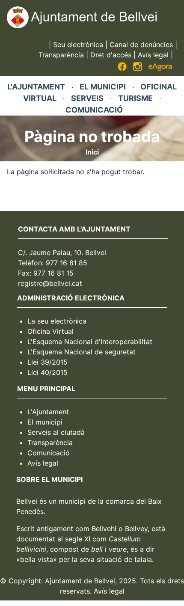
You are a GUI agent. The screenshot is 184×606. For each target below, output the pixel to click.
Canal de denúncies (141, 44)
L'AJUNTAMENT (36, 86)
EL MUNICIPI (103, 86)
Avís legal (153, 54)
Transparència (61, 54)
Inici (92, 152)
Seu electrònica (78, 44)
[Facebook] (122, 68)
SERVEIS (87, 98)
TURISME (135, 98)
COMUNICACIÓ (94, 109)
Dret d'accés (110, 54)
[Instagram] (137, 68)
